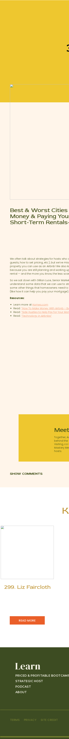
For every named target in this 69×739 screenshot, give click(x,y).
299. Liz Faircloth (27, 587)
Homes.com (40, 304)
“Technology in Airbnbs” (36, 316)
